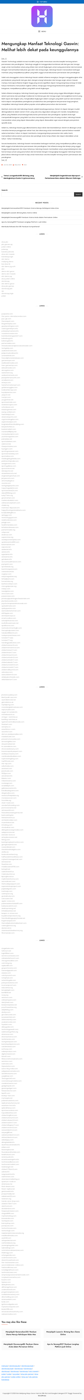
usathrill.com (6, 1238)
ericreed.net (6, 862)
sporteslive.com (8, 456)
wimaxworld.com (8, 810)
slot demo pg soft (8, 266)
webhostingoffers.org (10, 1032)
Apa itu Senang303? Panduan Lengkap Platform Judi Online (24, 222)
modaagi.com (7, 783)
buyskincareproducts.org (11, 916)
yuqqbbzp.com (7, 1076)
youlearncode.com (9, 1022)
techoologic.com (8, 1231)
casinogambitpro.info (10, 328)
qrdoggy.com (7, 515)
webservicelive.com (9, 1314)
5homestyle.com (8, 933)
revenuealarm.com (9, 1299)
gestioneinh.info (8, 1191)
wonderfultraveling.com (11, 805)
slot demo (5, 259)
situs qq (25, 1377)
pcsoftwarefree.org (9, 1007)
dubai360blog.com (9, 493)
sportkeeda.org (7, 567)
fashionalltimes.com (9, 1267)
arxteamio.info (7, 557)
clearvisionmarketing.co (11, 1179)
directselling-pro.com (10, 1297)
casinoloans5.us (8, 871)
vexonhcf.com (7, 732)
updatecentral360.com (10, 542)
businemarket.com (9, 429)
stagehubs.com (8, 948)
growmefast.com (8, 498)
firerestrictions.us (8, 817)
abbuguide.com (8, 1027)
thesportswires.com (9, 446)
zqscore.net (6, 547)
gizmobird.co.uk (7, 702)
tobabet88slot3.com (10, 633)
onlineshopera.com (9, 1000)
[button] (42, 31)
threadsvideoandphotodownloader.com (17, 346)
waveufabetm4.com (9, 1130)
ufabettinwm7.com (9, 652)
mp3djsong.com (8, 705)
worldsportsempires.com (11, 540)
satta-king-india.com (10, 1069)
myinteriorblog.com (9, 1216)
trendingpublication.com (11, 643)
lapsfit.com (6, 1093)
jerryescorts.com (8, 478)
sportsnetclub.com (9, 402)
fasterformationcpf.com (11, 385)
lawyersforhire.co (8, 427)
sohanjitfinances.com (10, 621)
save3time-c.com (8, 729)
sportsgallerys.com (9, 466)
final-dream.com (8, 1186)
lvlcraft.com (6, 1056)
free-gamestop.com (10, 365)
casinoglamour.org (9, 925)
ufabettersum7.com (9, 650)
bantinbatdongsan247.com (12, 336)
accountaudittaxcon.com (11, 562)
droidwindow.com (8, 1208)
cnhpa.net (5, 532)
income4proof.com (9, 985)
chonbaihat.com (8, 827)
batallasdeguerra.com (10, 790)
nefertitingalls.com (9, 980)
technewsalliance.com (10, 1162)
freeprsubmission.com (10, 1211)
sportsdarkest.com (9, 441)
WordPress (42, 1396)
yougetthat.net (7, 400)
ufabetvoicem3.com (9, 1127)
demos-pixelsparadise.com (12, 734)
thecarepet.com (8, 321)
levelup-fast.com (8, 1096)
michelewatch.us (8, 714)
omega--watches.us (10, 717)
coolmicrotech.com (9, 1258)
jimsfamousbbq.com (9, 695)
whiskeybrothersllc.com (10, 677)
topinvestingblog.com (10, 759)
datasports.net (7, 471)
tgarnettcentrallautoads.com (13, 722)
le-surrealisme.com (9, 746)
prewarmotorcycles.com (11, 739)
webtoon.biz (6, 444)
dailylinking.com (7, 1010)
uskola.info (6, 1172)
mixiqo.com (6, 589)
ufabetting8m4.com (9, 1115)
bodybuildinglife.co (9, 513)
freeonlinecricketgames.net (12, 813)
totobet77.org (7, 640)
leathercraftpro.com (9, 584)
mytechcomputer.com (10, 1307)
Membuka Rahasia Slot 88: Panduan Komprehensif (21, 226)
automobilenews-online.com (13, 1265)
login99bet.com (8, 953)
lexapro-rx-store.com (10, 913)
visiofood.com (7, 1206)
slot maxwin (33, 1371)
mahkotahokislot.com (10, 500)
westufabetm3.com (9, 675)
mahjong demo (7, 261)
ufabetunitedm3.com (10, 657)
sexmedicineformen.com (11, 611)
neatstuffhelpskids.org (10, 795)
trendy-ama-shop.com (10, 1201)
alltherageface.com (9, 1287)
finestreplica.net (8, 1150)
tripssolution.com (8, 1066)
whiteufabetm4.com (9, 1137)
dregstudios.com (8, 793)
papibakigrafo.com (9, 889)
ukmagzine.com (8, 370)
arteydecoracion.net (9, 837)
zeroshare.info (7, 776)
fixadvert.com (7, 724)
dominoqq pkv (7, 288)
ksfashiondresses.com (10, 527)
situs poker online (8, 279)
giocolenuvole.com (9, 1015)
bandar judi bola (8, 252)
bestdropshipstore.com (11, 1044)
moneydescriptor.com (10, 434)
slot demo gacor (8, 284)
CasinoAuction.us (8, 874)
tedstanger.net (7, 1167)
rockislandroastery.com (10, 1294)
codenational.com (9, 1289)
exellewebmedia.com (10, 363)
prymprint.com (7, 564)
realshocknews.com (9, 520)
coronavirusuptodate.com (12, 1081)
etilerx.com (6, 1147)
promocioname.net (9, 808)
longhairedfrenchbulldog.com (13, 424)
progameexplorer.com (10, 1292)
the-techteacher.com (10, 1262)
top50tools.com (8, 761)
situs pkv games (8, 286)
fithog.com (6, 840)
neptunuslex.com (8, 709)
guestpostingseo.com (10, 326)
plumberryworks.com (9, 601)
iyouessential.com (8, 1017)
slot (25, 165)
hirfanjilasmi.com (8, 579)
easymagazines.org (9, 576)
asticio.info (6, 552)
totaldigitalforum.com (10, 1270)
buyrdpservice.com (9, 392)
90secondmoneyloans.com (12, 1059)
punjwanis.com (7, 314)
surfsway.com (7, 1049)
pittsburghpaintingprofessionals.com (16, 598)
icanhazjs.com (7, 891)
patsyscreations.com (10, 983)
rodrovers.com (7, 1064)
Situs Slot (18, 165)
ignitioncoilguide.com (10, 1304)
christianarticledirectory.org (12, 930)
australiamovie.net (9, 700)
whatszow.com (7, 1034)
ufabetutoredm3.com (10, 665)
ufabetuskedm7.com (10, 662)
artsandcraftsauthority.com (12, 1312)
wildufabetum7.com (9, 679)
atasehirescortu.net (9, 473)
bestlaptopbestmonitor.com (13, 842)
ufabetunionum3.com (10, 1118)
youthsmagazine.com (10, 436)
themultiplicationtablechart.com (14, 923)
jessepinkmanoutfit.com (11, 378)
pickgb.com (6, 522)
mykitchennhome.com (10, 879)
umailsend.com (7, 380)
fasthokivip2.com (8, 414)
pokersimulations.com (10, 1100)
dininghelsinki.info (8, 1142)
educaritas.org (7, 988)
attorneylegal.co (8, 481)
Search (4, 190)
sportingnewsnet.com (10, 451)
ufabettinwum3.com (9, 655)
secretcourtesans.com (10, 956)
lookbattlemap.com (9, 390)
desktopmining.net (9, 908)
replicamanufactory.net (11, 1103)
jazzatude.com (7, 771)
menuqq (5, 1366)
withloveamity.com (9, 1019)
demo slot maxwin (9, 274)
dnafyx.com (6, 1012)
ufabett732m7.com (9, 1204)
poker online (6, 247)
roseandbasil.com (8, 847)
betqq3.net (6, 869)
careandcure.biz (8, 571)
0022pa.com (6, 773)
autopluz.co (6, 727)
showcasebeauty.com (10, 749)
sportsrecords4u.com (10, 1110)
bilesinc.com (6, 778)
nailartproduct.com (9, 1051)
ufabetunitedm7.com (10, 660)
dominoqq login (7, 293)
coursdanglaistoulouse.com (12, 707)
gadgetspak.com (8, 1086)
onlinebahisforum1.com (10, 958)
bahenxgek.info (7, 341)
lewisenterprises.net (9, 1005)
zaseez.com (6, 973)
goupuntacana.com (9, 968)
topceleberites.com (9, 1113)
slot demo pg (7, 276)
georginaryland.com (9, 844)
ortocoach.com (7, 594)
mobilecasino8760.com (10, 867)
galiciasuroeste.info (9, 788)
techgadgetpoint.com (10, 486)
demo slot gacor (8, 271)
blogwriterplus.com (9, 324)
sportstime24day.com (10, 454)
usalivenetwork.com (9, 351)
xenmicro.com (7, 997)
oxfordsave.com (8, 407)
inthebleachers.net (9, 911)
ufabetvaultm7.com (9, 1123)
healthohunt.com (8, 1154)
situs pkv (5, 242)
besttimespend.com (9, 569)
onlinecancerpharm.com (11, 503)
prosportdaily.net (8, 1194)
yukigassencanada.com (11, 1071)
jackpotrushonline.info (10, 353)
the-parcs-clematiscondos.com (14, 316)
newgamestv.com (8, 463)
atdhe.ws (5, 852)
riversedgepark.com (9, 970)
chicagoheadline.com (10, 961)
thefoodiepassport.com (11, 884)
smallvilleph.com (8, 786)
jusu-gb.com (6, 319)
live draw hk (6, 264)
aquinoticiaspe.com (9, 422)
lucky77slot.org (7, 495)
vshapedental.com (9, 1240)
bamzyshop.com (8, 1223)
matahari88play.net (9, 432)
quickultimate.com (9, 606)
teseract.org (6, 1199)
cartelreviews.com (9, 1046)
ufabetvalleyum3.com (10, 670)
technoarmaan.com (9, 1272)
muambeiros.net (8, 822)
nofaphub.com (7, 978)
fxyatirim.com (7, 1024)
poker (4, 296)
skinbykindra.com (8, 1285)
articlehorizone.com (9, 1073)
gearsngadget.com (9, 1088)
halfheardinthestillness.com (12, 857)
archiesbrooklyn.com (9, 820)
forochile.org (6, 800)
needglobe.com (8, 591)
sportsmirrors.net (8, 468)
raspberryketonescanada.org (13, 1233)
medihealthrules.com (10, 1235)
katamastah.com (8, 544)
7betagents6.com (8, 1078)
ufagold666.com (8, 1213)
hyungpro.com (7, 449)
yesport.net (6, 395)
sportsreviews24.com (10, 490)
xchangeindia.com (8, 1255)
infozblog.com (7, 825)
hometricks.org (7, 581)
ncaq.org (5, 995)
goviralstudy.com (8, 896)
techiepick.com (7, 1221)
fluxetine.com (7, 864)
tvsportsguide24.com (10, 488)
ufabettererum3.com (10, 645)
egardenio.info (7, 554)
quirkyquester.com (9, 608)
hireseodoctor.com (9, 1091)
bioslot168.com (7, 1309)
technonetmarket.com (10, 1164)
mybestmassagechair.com (12, 859)
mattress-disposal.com (11, 508)
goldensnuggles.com (10, 387)
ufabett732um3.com (9, 1169)
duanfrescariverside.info (11, 1145)
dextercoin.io (6, 928)
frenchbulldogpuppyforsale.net (13, 918)
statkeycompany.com (10, 754)
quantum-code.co (9, 1181)
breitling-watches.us (9, 719)
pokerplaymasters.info (10, 331)
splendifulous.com (8, 1108)
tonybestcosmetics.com (11, 1277)
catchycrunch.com (9, 975)
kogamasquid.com (9, 921)
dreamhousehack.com (10, 1260)
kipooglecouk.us (8, 876)
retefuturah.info (8, 1157)
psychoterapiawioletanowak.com (14, 603)
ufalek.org (5, 505)
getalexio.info (7, 559)
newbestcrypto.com (9, 405)
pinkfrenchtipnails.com (10, 461)
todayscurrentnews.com (11, 635)
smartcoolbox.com (9, 618)
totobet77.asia (7, 638)
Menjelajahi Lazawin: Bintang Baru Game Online (19, 213)
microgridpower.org (9, 586)
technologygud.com (9, 517)
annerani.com (7, 768)
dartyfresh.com (7, 1002)
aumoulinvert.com (8, 881)
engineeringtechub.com (11, 476)
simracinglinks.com (9, 741)
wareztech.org (7, 373)
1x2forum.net (6, 951)
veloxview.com (7, 672)
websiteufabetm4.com (10, 1135)
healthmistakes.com (9, 525)
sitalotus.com (7, 535)
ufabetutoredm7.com (10, 667)
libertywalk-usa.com (9, 697)
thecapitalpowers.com (10, 630)
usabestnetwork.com (10, 375)
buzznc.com (6, 1280)
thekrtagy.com (7, 1253)
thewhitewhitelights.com (11, 849)
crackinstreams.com (9, 1083)
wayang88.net (7, 1132)
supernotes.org (7, 537)
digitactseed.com (8, 1054)
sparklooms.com (8, 625)
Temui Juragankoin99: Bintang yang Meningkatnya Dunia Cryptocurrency (19, 176)
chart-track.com (8, 803)
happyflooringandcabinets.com (14, 510)
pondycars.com (7, 1226)
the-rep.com (6, 763)
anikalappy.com (8, 1140)
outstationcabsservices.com (13, 1250)
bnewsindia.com (8, 1218)
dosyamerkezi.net (8, 744)
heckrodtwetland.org (10, 854)
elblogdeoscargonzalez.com (12, 830)
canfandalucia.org (8, 1243)
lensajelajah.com (8, 990)
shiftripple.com (7, 613)
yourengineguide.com (10, 1245)
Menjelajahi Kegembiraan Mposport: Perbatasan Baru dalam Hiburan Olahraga (62, 176)
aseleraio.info (7, 549)
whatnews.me (7, 1184)
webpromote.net (8, 832)
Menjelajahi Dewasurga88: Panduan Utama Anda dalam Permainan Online (29, 217)
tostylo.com (6, 397)
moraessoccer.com (9, 798)
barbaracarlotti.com (9, 906)
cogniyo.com (6, 574)
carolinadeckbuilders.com (11, 756)
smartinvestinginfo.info (10, 1159)
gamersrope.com (8, 360)
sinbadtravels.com (9, 368)
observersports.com (9, 417)
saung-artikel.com (8, 412)
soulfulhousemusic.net (10, 623)
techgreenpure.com (9, 1042)
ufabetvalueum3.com (10, 1120)
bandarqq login (7, 257)
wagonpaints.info (8, 1174)
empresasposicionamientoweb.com (15, 1275)
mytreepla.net (7, 1098)
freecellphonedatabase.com (13, 358)
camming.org (7, 963)
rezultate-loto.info (9, 1105)
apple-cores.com (8, 901)
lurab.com (5, 1302)
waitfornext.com (8, 1177)
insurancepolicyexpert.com (12, 751)
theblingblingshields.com (11, 459)
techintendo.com (8, 1039)
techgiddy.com (7, 348)
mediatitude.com (8, 736)
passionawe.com (8, 596)
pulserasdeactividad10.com (12, 903)
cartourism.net (7, 898)
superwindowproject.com (11, 886)
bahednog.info (7, 338)
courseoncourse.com (10, 333)
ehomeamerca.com (9, 1037)
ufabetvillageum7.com (10, 1125)
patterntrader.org (8, 530)
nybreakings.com (8, 1248)
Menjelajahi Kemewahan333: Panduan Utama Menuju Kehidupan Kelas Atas (30, 208)
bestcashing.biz (8, 815)
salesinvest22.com (9, 1196)
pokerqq (5, 249)
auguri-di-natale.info (9, 712)
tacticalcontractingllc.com (12, 628)
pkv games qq (7, 244)
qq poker (16, 1374)
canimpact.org (7, 894)
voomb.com (6, 483)
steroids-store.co (8, 835)
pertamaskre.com (8, 343)
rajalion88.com (7, 965)
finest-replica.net (8, 1189)
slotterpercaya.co (8, 616)
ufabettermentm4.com (11, 648)
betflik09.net (6, 992)
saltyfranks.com (8, 766)
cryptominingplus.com (10, 419)
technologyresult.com (10, 1029)
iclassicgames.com (9, 409)
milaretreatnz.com (9, 781)
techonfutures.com (9, 1228)
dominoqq (5, 281)
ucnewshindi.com (8, 355)
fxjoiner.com (6, 1282)
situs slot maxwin (8, 254)
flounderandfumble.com (11, 1152)
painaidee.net (7, 439)
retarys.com (6, 382)
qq (3, 291)
